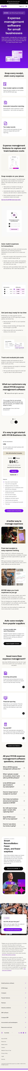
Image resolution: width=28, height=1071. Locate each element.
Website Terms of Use (6, 1050)
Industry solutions (6, 1007)
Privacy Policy (4, 1053)
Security (3, 1059)
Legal (2, 1056)
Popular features (5, 998)
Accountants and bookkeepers (9, 1022)
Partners (3, 1002)
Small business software (7, 983)
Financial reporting (9, 701)
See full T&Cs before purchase (8, 954)
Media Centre (4, 1044)
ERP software (4, 1012)
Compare (3, 993)
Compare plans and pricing (14, 3)
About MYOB (4, 1038)
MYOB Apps (4, 988)
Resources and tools (6, 1027)
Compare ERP (4, 1017)
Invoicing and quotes (10, 677)
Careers (3, 1047)
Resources (3, 1041)
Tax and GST (7, 728)
